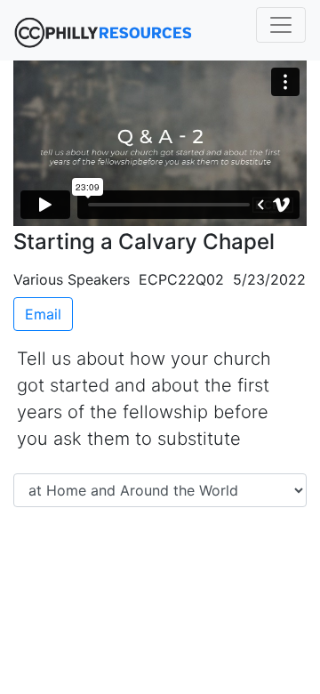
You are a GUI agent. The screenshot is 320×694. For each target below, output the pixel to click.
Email (43, 314)
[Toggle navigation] (281, 25)
